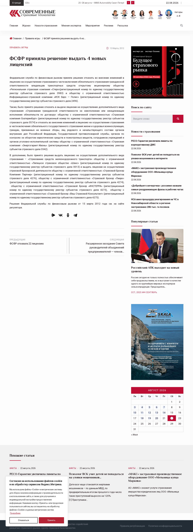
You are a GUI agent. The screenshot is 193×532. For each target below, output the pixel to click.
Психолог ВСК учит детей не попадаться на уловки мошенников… (96, 475)
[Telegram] (75, 215)
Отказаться (23, 520)
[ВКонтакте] (60, 215)
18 (142, 418)
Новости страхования (46, 25)
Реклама (108, 25)
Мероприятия (92, 25)
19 (149, 418)
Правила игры (32, 38)
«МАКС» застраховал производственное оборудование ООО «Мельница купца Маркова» (153, 172)
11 (142, 412)
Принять (51, 520)
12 (149, 412)
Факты (13, 468)
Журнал (26, 25)
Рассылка (122, 25)
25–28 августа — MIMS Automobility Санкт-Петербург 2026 (59, 3)
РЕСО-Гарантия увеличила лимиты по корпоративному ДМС (35, 475)
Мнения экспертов (71, 25)
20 (156, 418)
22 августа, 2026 (28, 468)
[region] (37, 501)
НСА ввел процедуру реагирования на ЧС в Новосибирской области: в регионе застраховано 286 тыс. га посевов (155, 203)
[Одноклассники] (68, 215)
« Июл (134, 434)
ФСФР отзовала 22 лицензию (27, 242)
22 (171, 418)
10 (134, 412)
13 (156, 412)
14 (164, 412)
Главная (14, 25)
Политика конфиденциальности (165, 526)
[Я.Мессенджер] (53, 215)
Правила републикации (132, 526)
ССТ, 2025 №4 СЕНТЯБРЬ (144, 292)
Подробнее (15, 513)
